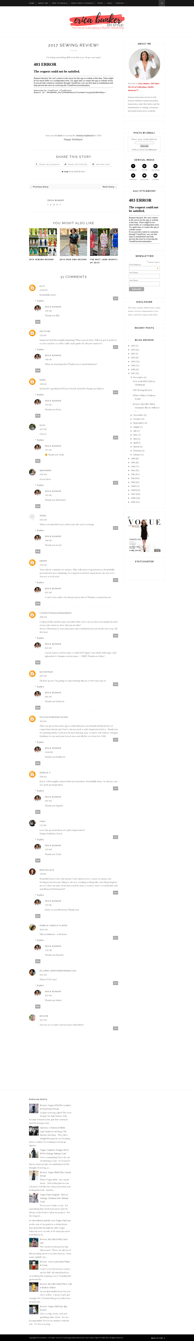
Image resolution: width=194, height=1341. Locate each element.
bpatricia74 (47, 870)
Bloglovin (144, 179)
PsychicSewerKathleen (54, 717)
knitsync (45, 331)
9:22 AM (43, 1020)
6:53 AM (43, 520)
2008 (133, 490)
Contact (120, 3)
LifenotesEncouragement (56, 613)
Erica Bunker (56, 200)
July (135, 431)
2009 (133, 486)
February (137, 450)
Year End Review (77, 171)
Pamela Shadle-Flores (53, 925)
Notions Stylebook (84, 135)
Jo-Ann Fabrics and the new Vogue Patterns (50, 1220)
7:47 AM (48, 405)
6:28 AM (43, 474)
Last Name (133, 280)
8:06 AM (43, 617)
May (135, 439)
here (60, 135)
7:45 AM (48, 311)
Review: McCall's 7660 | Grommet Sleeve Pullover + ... (146, 407)
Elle (42, 286)
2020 (133, 361)
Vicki (42, 425)
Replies (40, 301)
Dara (43, 380)
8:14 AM (48, 697)
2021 (133, 357)
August (136, 427)
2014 (133, 466)
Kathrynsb (46, 672)
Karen (43, 561)
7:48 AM (48, 540)
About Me (43, 3)
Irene (43, 515)
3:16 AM (43, 384)
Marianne (45, 470)
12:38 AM (43, 290)
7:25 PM (48, 905)
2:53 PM (48, 849)
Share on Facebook (49, 164)
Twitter (144, 170)
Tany (43, 821)
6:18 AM (43, 777)
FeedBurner (151, 149)
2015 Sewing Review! (41, 259)
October (137, 419)
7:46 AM (48, 359)
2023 (133, 353)
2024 (133, 349)
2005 (133, 502)
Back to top (157, 1338)
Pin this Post (103, 164)
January (137, 454)
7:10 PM (43, 874)
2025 (133, 345)
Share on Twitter (77, 164)
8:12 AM (48, 592)
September (138, 423)
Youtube (155, 179)
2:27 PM (43, 825)
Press (100, 3)
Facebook (133, 170)
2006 (133, 498)
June (135, 435)
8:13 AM (48, 648)
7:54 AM (43, 565)
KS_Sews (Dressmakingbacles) (58, 970)
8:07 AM (43, 676)
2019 (133, 365)
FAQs (109, 3)
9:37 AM (48, 995)
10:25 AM (43, 929)
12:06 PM (49, 752)
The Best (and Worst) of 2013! (104, 261)
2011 (132, 478)
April (135, 442)
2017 (133, 373)
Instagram (155, 170)
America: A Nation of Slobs (52, 1127)
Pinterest (133, 179)
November (138, 415)
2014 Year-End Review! (73, 259)
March (136, 446)
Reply (115, 298)
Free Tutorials (59, 3)
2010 (133, 482)
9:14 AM (43, 721)
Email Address (143, 265)
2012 (133, 474)
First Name (133, 272)
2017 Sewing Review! (142, 390)
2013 (133, 470)
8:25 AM (43, 975)
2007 (133, 494)
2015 (133, 462)
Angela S (45, 772)
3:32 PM (48, 950)
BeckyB (44, 1016)
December (138, 377)
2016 (133, 458)
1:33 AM (43, 335)
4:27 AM (43, 429)
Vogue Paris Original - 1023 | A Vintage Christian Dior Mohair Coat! (54, 1198)
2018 (133, 369)
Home (31, 3)
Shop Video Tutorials (82, 3)
